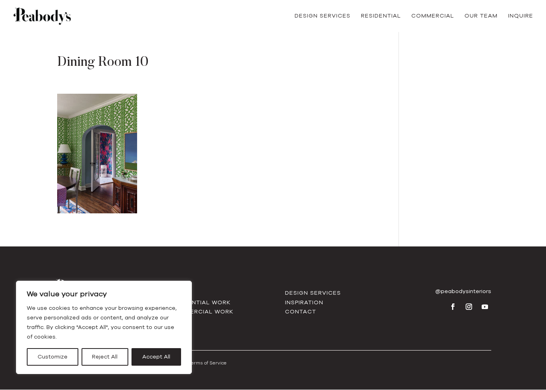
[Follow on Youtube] (484, 306)
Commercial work (201, 311)
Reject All (105, 356)
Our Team (481, 16)
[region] (104, 327)
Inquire (520, 16)
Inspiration (304, 302)
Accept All (156, 356)
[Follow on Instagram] (468, 306)
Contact (300, 311)
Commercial (432, 16)
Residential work (200, 302)
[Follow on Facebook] (452, 306)
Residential (381, 16)
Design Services (323, 16)
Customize (53, 356)
